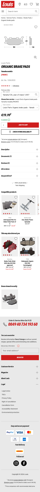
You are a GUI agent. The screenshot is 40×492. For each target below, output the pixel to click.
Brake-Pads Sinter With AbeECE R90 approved (9, 263)
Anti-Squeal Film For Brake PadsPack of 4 (9, 222)
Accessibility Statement (10, 409)
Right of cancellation (9, 402)
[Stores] (19, 4)
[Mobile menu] (2, 11)
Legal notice (6, 391)
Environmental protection (10, 412)
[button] (36, 11)
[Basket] (37, 4)
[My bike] (25, 4)
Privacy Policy (6, 398)
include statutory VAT (14, 139)
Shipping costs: (5, 142)
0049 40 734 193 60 (22, 324)
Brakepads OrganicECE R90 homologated (27, 263)
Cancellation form (8, 405)
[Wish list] (31, 4)
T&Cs (3, 394)
